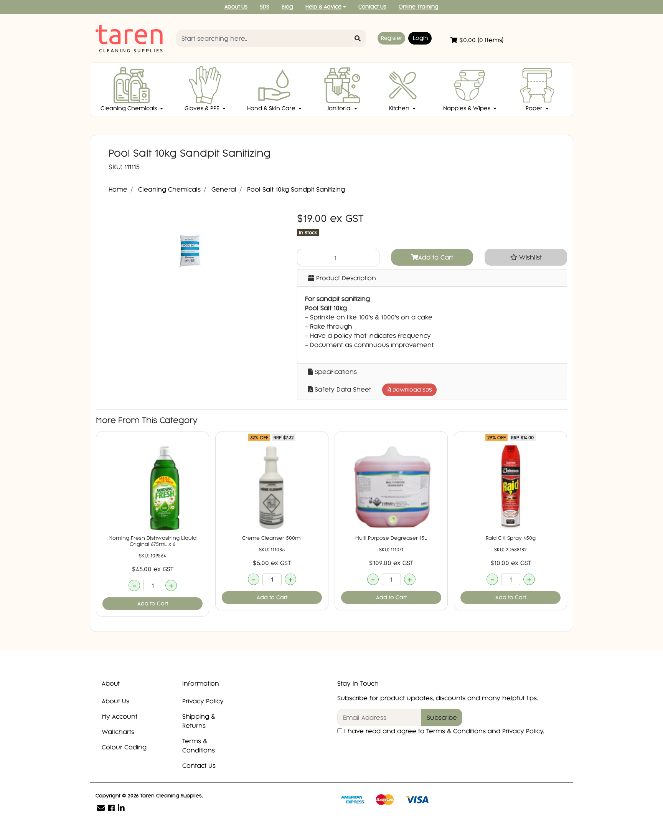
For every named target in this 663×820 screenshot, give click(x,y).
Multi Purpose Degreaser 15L (391, 538)
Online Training (419, 6)
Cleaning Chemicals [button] (129, 108)
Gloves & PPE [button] (203, 108)
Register (391, 38)
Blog (287, 6)
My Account (119, 716)
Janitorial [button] (340, 108)
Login (420, 38)
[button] (526, 257)
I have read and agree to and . (443, 731)
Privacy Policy (203, 701)
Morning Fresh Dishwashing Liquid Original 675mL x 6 (152, 541)
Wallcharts (118, 732)
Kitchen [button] (400, 108)
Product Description (345, 278)
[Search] (357, 38)
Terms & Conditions (198, 745)
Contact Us (372, 6)
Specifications (335, 371)
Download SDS (411, 389)
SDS (264, 6)
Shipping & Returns (198, 721)
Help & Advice (323, 6)
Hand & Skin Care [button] (272, 108)
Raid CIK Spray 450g (511, 538)
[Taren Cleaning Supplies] (130, 37)
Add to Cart (435, 257)
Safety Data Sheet (372, 389)
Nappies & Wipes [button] (467, 108)
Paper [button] (535, 108)
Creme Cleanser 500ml (272, 538)
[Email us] (101, 808)
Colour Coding (124, 747)
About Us (235, 6)
